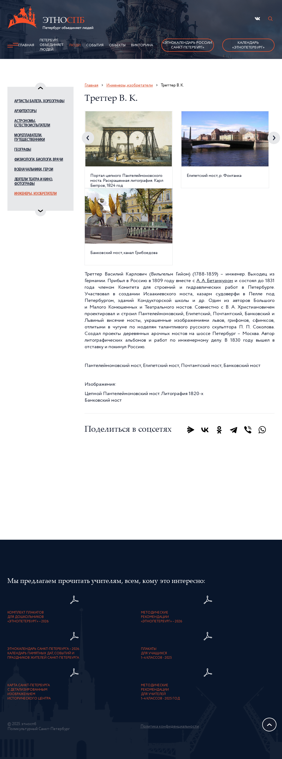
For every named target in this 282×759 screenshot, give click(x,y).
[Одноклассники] (219, 429)
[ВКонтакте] (205, 429)
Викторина (142, 45)
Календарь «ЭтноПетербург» (248, 45)
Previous (88, 138)
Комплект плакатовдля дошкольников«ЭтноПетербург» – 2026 (28, 617)
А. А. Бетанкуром (214, 280)
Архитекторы (25, 111)
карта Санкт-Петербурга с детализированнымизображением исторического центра (29, 692)
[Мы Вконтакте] (257, 18)
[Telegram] (233, 429)
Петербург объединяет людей (51, 45)
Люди (75, 45)
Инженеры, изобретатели (35, 194)
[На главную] (50, 19)
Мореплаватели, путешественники (29, 138)
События (95, 45)
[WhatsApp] (262, 429)
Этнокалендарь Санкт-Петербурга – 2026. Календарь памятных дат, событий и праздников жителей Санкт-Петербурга (43, 653)
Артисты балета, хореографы (39, 101)
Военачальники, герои (33, 169)
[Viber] (247, 429)
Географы (22, 150)
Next (274, 138)
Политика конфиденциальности (169, 726)
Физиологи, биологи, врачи (38, 159)
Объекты (117, 45)
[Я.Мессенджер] (190, 429)
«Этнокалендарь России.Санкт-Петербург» (187, 45)
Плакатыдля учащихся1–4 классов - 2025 (156, 653)
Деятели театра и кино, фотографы (33, 182)
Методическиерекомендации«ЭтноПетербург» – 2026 (161, 617)
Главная (26, 45)
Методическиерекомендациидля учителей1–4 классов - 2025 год (160, 692)
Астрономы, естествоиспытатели (32, 123)
